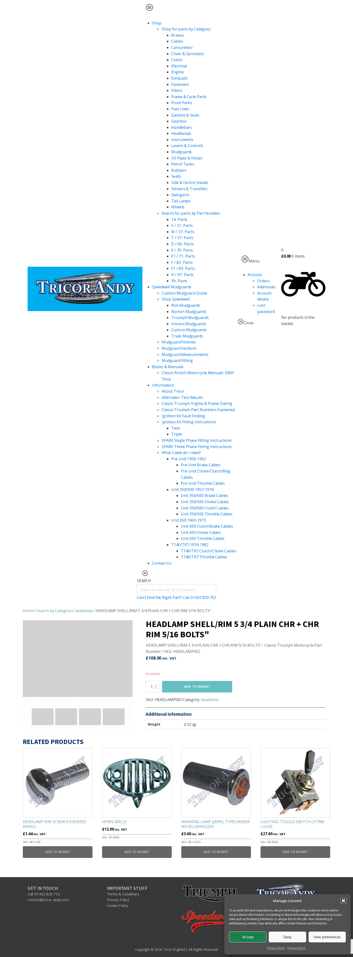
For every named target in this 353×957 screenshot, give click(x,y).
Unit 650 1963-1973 (188, 520)
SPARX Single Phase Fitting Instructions (196, 440)
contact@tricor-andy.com (48, 899)
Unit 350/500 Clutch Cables (204, 508)
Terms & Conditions (123, 894)
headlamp (83, 610)
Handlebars (181, 127)
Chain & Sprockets (187, 53)
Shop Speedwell (176, 299)
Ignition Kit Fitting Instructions (189, 422)
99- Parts (179, 281)
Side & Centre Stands (189, 182)
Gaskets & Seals (185, 115)
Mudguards (181, 151)
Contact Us (161, 563)
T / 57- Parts (182, 237)
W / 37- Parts (182, 231)
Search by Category (54, 610)
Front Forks (181, 102)
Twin (175, 428)
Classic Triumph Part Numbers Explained (198, 409)
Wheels (177, 207)
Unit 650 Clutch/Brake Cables (207, 526)
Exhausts (179, 78)
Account (255, 274)
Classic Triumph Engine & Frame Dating (197, 403)
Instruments (182, 139)
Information (163, 385)
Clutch (176, 59)
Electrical (179, 66)
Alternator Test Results (182, 397)
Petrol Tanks (182, 164)
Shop (156, 23)
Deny (287, 937)
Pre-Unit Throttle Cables (203, 483)
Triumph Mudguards (189, 317)
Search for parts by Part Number (191, 213)
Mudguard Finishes (179, 342)
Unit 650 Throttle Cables (203, 538)
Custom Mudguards (189, 329)
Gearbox (178, 121)
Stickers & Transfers (189, 188)
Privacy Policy (276, 948)
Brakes (177, 35)
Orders (263, 281)
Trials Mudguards (187, 336)
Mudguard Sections (179, 348)
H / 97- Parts (182, 274)
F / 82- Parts (182, 262)
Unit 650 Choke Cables (201, 532)
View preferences (327, 937)
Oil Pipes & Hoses (186, 158)
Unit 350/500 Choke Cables (205, 501)
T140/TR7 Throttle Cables (204, 557)
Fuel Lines (180, 109)
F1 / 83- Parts (183, 268)
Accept (247, 937)
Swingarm (180, 194)
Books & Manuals (167, 366)
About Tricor (173, 391)
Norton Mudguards (188, 311)
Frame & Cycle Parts (188, 96)
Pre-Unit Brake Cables (200, 464)
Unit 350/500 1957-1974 (192, 489)
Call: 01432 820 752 (44, 894)
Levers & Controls (187, 145)
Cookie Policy (117, 905)
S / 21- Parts (182, 225)
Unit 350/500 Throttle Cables (206, 514)
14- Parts (179, 219)
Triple (176, 434)
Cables (177, 41)
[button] (343, 900)
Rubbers (178, 170)
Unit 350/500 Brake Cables (204, 495)
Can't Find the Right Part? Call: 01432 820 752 (176, 597)
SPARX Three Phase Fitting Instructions (196, 446)
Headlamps (181, 133)
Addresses (266, 286)
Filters (176, 90)
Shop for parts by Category (186, 29)
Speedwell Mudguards (171, 286)
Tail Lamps (181, 201)
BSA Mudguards (185, 305)
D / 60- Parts (182, 244)
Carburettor (182, 47)
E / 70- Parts (182, 250)
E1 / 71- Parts (183, 256)
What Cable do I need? (181, 452)
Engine (177, 72)
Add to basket (197, 687)
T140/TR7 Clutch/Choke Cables (208, 551)
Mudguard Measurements (185, 354)
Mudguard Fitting (177, 360)
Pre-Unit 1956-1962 (188, 458)
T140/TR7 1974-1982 (189, 544)
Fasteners (180, 84)
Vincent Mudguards (188, 323)
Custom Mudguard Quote (184, 293)
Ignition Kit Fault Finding (183, 416)
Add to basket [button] (57, 852)
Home (28, 610)
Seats (176, 176)
